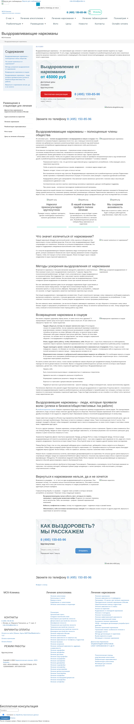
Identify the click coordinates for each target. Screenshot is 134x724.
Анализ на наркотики (102, 608)
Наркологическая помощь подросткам (108, 604)
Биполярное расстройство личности (62, 619)
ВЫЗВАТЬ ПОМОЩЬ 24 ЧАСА (48, 8)
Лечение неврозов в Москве (60, 633)
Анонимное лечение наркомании (106, 621)
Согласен (23, 715)
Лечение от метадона (102, 613)
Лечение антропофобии (58, 669)
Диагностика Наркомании (99, 642)
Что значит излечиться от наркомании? (14, 62)
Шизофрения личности (58, 623)
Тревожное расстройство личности (62, 627)
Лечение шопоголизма (58, 635)
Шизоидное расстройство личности (62, 631)
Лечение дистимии (56, 654)
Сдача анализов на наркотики (14, 117)
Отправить (83, 550)
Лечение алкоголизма (58, 596)
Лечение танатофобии (58, 673)
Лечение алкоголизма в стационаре (62, 604)
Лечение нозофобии (57, 675)
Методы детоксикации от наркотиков (107, 634)
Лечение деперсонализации (60, 671)
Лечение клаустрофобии (58, 656)
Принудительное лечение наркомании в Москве (111, 602)
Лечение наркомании (11, 121)
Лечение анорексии (57, 644)
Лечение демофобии (57, 663)
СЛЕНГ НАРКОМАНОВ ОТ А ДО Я (102, 646)
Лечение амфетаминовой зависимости (108, 617)
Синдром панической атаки (59, 616)
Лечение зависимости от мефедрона (107, 598)
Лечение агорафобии (57, 658)
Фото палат (8, 131)
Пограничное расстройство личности (63, 625)
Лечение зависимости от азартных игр (63, 637)
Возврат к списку (41, 585)
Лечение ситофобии (57, 682)
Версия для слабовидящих (31, 1)
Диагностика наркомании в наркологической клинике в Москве (16, 111)
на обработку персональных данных (26, 715)
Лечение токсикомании (103, 615)
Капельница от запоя (57, 598)
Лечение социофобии (57, 665)
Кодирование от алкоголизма (60, 602)
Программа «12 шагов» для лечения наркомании (112, 600)
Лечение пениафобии (58, 679)
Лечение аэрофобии (57, 650)
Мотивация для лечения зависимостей (103, 664)
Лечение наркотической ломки (105, 619)
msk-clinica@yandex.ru (77, 1)
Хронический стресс (57, 614)
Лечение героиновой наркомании (106, 627)
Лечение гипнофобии (57, 667)
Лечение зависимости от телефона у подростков (67, 640)
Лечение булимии (56, 642)
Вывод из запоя (55, 600)
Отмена (12, 718)
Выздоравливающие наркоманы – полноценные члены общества (17, 57)
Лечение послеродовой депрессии (62, 677)
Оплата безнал (7, 641)
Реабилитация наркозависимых (15, 126)
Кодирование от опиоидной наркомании (109, 611)
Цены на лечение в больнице (14, 136)
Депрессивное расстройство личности (63, 621)
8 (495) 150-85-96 (76, 12)
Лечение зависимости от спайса (106, 606)
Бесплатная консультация (56, 94)
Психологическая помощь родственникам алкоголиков (104, 656)
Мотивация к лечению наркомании (107, 638)
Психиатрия (54, 612)
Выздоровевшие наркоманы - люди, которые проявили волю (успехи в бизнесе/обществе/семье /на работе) (17, 78)
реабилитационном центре (46, 409)
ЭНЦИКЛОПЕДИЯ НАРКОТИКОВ (102, 644)
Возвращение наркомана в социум (17, 72)
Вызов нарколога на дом (103, 636)
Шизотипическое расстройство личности (64, 629)
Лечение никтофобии (57, 661)
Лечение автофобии (57, 652)
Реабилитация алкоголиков (104, 661)
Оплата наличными (8, 638)
